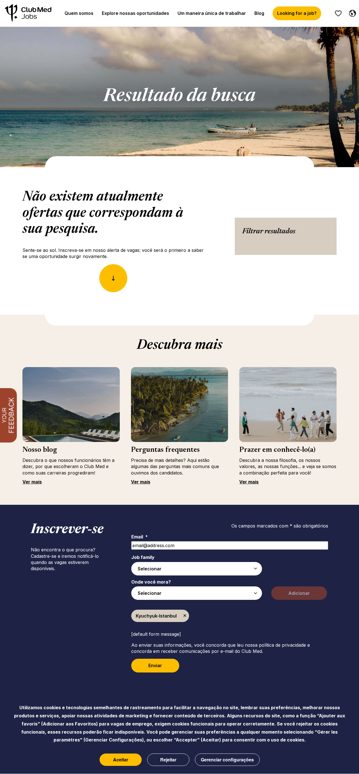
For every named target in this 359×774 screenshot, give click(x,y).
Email (139, 537)
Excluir (185, 616)
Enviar (155, 665)
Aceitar (120, 759)
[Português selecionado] (351, 12)
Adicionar (299, 593)
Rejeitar (168, 759)
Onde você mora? (151, 582)
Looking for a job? (297, 13)
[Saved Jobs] (338, 13)
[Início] (28, 13)
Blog (259, 13)
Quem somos (79, 13)
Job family (143, 557)
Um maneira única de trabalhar (212, 13)
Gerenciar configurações (227, 759)
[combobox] (196, 568)
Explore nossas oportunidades (135, 13)
